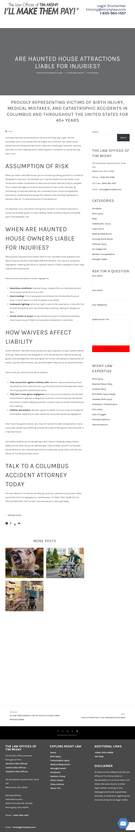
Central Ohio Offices (16, 767)
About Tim (55, 788)
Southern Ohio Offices (17, 771)
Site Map (99, 756)
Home (53, 752)
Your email (97, 290)
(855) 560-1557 (109, 183)
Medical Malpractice (102, 234)
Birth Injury (97, 213)
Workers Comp (57, 776)
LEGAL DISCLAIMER (104, 752)
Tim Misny (94, 73)
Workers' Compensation (103, 254)
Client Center (56, 780)
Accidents (97, 208)
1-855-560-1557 (113, 13)
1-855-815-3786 (107, 177)
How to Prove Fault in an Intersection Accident (103, 716)
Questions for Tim (100, 319)
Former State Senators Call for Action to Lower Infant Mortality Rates (35, 716)
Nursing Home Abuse (102, 239)
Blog (94, 218)
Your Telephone (99, 305)
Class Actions (57, 784)
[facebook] (58, 731)
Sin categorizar (99, 249)
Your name (97, 275)
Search (95, 132)
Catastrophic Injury (101, 223)
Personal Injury (76, 73)
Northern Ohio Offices (17, 763)
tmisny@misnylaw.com (110, 189)
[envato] (77, 731)
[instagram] (67, 731)
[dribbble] (72, 731)
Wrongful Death (99, 259)
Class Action (98, 229)
